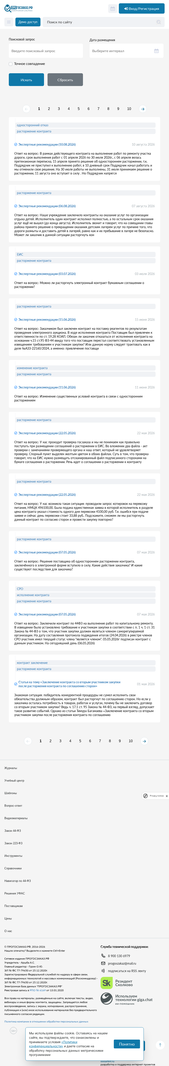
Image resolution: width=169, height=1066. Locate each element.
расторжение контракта (34, 131)
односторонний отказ (32, 125)
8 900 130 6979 (119, 956)
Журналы (10, 768)
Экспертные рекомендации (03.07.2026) (47, 274)
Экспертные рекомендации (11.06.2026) (47, 387)
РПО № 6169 (38, 990)
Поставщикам (13, 906)
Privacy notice (156, 796)
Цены (8, 918)
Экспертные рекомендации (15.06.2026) (47, 319)
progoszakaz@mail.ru (122, 963)
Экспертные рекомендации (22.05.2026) (47, 433)
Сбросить (65, 80)
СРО (20, 589)
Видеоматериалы (16, 818)
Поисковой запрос (22, 39)
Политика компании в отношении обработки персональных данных (46, 1021)
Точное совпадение (29, 63)
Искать (26, 80)
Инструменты (13, 855)
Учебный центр (14, 780)
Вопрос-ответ (13, 805)
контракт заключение (32, 663)
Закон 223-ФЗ (13, 843)
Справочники (13, 868)
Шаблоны (10, 793)
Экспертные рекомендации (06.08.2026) (47, 206)
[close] (167, 796)
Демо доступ (27, 22)
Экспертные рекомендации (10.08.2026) (47, 144)
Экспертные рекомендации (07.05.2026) (47, 552)
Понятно (127, 1044)
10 (129, 109)
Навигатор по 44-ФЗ (17, 881)
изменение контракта (32, 368)
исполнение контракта (33, 595)
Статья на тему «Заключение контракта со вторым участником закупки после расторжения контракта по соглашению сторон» (69, 684)
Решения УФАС (14, 893)
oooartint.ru (107, 1061)
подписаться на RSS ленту (127, 971)
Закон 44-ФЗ (12, 830)
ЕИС (20, 254)
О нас (8, 931)
